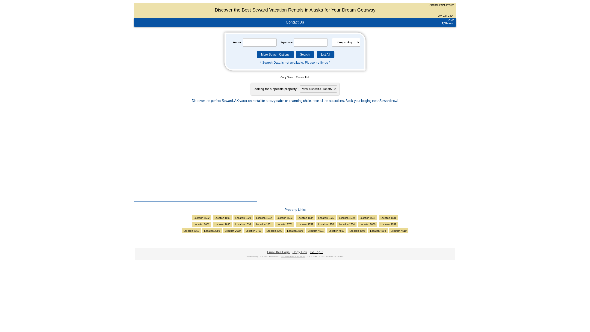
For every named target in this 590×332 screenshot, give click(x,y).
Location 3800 (295, 230)
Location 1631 (388, 217)
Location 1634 (243, 224)
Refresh (449, 23)
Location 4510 (399, 230)
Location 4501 (316, 230)
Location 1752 (305, 224)
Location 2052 (191, 230)
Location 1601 (367, 217)
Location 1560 (347, 217)
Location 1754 (347, 224)
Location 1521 (243, 217)
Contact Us (295, 22)
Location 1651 (264, 224)
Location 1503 (222, 217)
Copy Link (299, 252)
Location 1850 (367, 224)
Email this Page (278, 252)
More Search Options (275, 54)
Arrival (236, 42)
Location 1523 (284, 217)
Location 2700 (253, 230)
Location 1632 (201, 224)
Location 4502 (336, 230)
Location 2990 (274, 230)
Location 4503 (357, 230)
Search (305, 54)
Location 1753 (326, 224)
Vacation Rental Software (293, 256)
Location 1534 (305, 217)
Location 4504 (378, 230)
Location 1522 (264, 217)
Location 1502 (201, 217)
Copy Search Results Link (295, 77)
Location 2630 (233, 230)
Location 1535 (326, 217)
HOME (450, 20)
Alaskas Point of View (442, 4)
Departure (286, 42)
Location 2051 (388, 224)
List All (325, 54)
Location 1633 (222, 224)
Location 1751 (284, 224)
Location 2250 (212, 230)
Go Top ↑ (316, 252)
